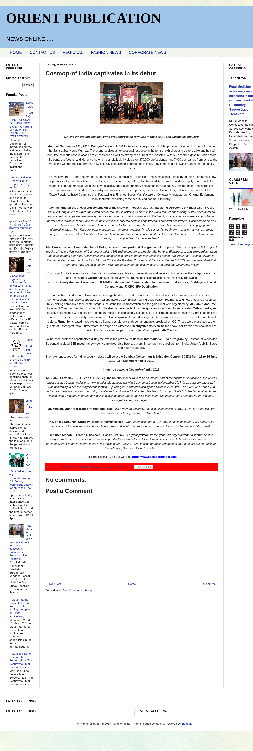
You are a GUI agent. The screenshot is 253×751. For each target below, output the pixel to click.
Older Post (209, 583)
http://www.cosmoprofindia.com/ (154, 456)
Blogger (186, 723)
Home (132, 583)
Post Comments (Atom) (77, 590)
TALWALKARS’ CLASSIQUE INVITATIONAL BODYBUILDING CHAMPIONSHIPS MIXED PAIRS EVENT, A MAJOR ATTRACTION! (21, 120)
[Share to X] (143, 467)
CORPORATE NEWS (147, 52)
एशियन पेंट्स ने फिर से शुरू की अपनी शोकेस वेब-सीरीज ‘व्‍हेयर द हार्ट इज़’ (20, 226)
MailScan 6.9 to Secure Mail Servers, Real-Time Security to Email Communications (21, 660)
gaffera (159, 723)
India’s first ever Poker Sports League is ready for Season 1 (20, 182)
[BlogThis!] (140, 467)
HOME (16, 52)
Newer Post (53, 583)
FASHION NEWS (106, 52)
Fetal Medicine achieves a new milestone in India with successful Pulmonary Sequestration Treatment (21, 542)
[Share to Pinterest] (151, 467)
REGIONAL (73, 52)
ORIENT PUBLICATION (83, 18)
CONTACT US (42, 52)
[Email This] (136, 467)
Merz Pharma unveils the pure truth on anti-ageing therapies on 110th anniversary (20, 608)
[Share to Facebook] (147, 467)
